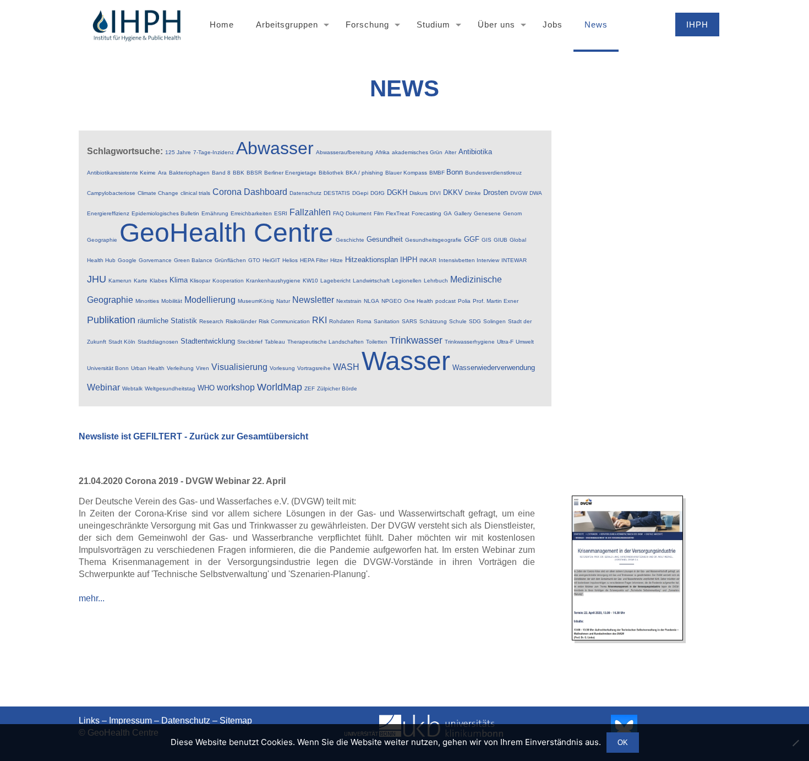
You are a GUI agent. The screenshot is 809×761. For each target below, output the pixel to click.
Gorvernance (155, 260)
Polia (464, 301)
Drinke (473, 193)
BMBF (437, 173)
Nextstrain (349, 301)
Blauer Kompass (406, 173)
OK (622, 742)
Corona (227, 192)
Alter (450, 152)
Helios (290, 260)
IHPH (408, 260)
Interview (488, 260)
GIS (486, 240)
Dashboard (265, 192)
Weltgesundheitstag (170, 388)
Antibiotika (475, 152)
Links (89, 720)
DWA (535, 193)
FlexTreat (397, 213)
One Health (418, 301)
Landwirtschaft (371, 281)
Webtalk (132, 388)
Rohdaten (341, 321)
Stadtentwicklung (208, 341)
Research (211, 321)
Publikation (111, 319)
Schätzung (433, 321)
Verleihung (180, 368)
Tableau (275, 342)
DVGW (518, 193)
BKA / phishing (364, 173)
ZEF (309, 388)
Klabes (158, 281)
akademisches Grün (417, 152)
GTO (254, 260)
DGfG (377, 193)
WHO (206, 388)
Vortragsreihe (314, 368)
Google (127, 260)
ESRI (280, 213)
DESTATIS (337, 193)
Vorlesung (282, 368)
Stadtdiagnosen (158, 342)
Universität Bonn (108, 368)
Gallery (463, 213)
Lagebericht (335, 281)
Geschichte (350, 240)
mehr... (92, 598)
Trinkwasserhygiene (470, 342)
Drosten (495, 192)
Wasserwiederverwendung (493, 367)
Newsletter (313, 300)
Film (379, 213)
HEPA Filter (314, 260)
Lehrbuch (436, 281)
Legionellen (407, 281)
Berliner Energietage (290, 173)
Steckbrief (250, 342)
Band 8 (221, 173)
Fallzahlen (310, 212)
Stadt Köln (121, 342)
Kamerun (120, 281)
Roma (364, 321)
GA (448, 213)
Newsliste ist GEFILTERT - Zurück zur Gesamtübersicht (193, 436)
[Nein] (795, 742)
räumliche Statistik (167, 321)
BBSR (254, 173)
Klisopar (200, 281)
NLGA (371, 301)
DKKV (453, 192)
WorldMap (279, 387)
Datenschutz (305, 193)
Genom (512, 213)
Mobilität (171, 301)
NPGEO (391, 301)
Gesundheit (385, 239)
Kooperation (228, 281)
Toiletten (376, 342)
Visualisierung (239, 367)
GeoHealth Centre (226, 232)
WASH (346, 367)
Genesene (487, 213)
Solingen (494, 321)
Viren (202, 368)
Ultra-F (505, 342)
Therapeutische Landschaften (325, 342)
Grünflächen (230, 260)
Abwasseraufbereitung (344, 152)
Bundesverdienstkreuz (493, 173)
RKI (319, 320)
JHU (96, 279)
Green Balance (193, 260)
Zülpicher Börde (337, 388)
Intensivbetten (458, 260)
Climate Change (158, 193)
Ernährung (214, 213)
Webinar (103, 387)
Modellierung (210, 300)
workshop (236, 387)
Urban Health (148, 368)
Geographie (102, 240)
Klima (179, 280)
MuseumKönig (256, 301)
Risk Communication (284, 321)
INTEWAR (514, 260)
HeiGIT (271, 260)
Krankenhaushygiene (273, 281)
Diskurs (418, 193)
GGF (471, 239)
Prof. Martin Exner (495, 301)
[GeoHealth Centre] (136, 25)
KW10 (310, 281)
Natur (283, 301)
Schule (458, 321)
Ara (162, 173)
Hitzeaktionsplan (371, 260)
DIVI (435, 193)
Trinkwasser (416, 340)
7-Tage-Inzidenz (213, 152)
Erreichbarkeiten (251, 213)
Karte (140, 281)
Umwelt (525, 342)
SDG (475, 321)
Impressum (130, 720)
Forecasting (426, 213)
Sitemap (236, 720)
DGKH (397, 192)
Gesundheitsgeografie (433, 240)
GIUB (500, 240)
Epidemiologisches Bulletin (165, 213)
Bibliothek (331, 173)
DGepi (360, 193)
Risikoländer (241, 321)
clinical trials (195, 193)
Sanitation (387, 321)
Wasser (406, 361)
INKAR (427, 260)
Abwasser (275, 148)
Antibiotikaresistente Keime (121, 173)
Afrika (382, 152)
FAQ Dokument (352, 213)
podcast (445, 301)
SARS (409, 321)
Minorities (147, 301)
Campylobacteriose (111, 193)
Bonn (454, 172)
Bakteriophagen (189, 173)
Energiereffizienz (108, 213)
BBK (238, 173)
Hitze (336, 260)
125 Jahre (178, 152)
